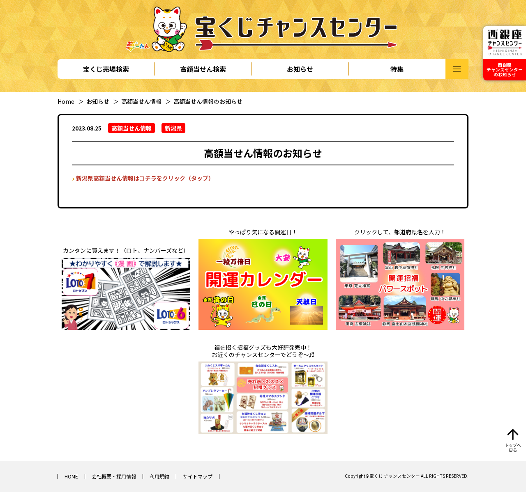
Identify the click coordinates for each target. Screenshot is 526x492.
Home (66, 101)
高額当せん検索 (203, 69)
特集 (397, 69)
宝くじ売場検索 (106, 69)
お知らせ (300, 69)
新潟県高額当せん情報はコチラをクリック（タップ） (145, 178)
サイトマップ (197, 476)
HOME (71, 476)
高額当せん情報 (141, 101)
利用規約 (159, 476)
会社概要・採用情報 (114, 476)
